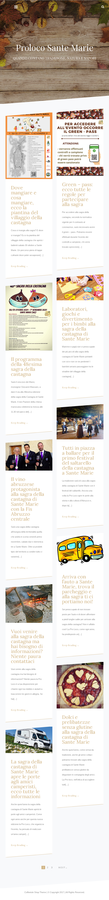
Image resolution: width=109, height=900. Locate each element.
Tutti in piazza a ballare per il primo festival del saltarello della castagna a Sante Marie (78, 460)
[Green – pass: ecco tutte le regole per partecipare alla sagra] (80, 142)
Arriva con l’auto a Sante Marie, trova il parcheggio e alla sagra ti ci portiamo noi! (78, 589)
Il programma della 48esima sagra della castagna (26, 366)
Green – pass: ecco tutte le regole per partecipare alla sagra (77, 194)
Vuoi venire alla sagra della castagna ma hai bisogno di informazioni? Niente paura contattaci (27, 646)
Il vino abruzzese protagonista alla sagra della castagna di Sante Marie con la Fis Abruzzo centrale (27, 499)
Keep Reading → (19, 266)
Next (61, 867)
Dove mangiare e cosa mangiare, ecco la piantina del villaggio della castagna (26, 205)
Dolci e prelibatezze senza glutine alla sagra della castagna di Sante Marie (78, 729)
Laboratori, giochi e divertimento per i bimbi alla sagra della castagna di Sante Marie (79, 324)
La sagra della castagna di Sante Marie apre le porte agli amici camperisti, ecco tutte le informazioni (26, 779)
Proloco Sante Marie (54, 47)
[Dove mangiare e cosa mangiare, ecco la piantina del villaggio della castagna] (29, 145)
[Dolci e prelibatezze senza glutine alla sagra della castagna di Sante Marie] (80, 685)
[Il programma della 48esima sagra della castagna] (29, 317)
